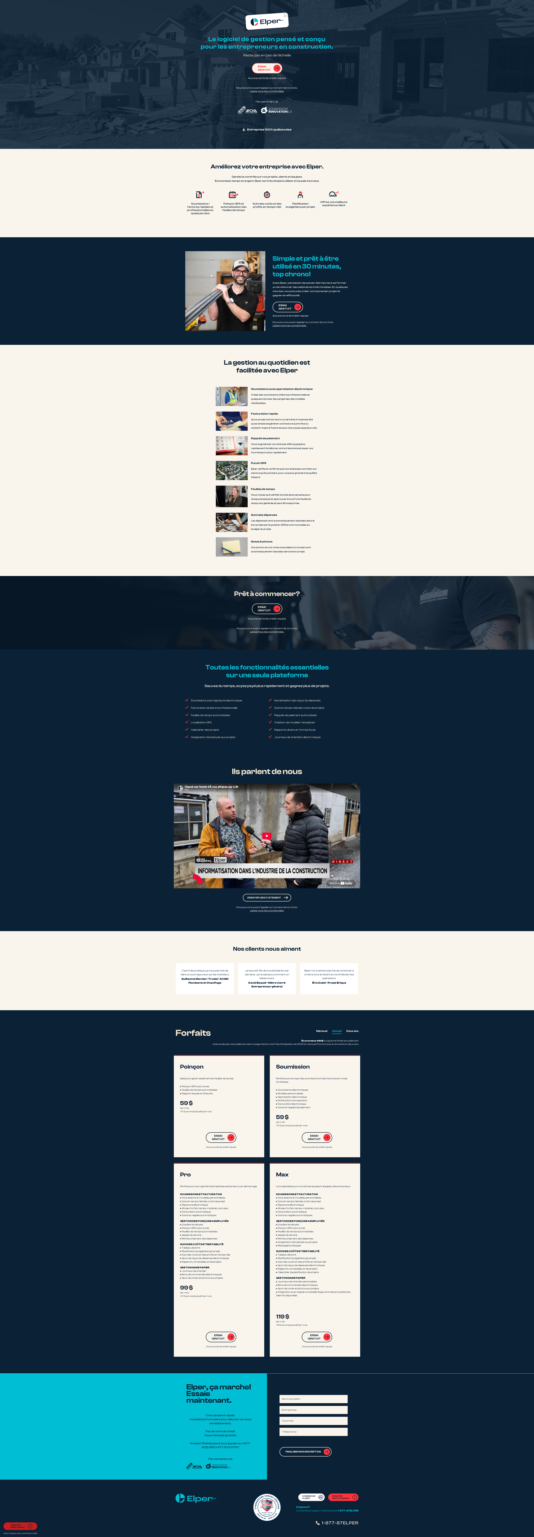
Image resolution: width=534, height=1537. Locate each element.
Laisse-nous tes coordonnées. (267, 91)
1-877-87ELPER (348, 1510)
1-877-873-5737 (227, 1447)
